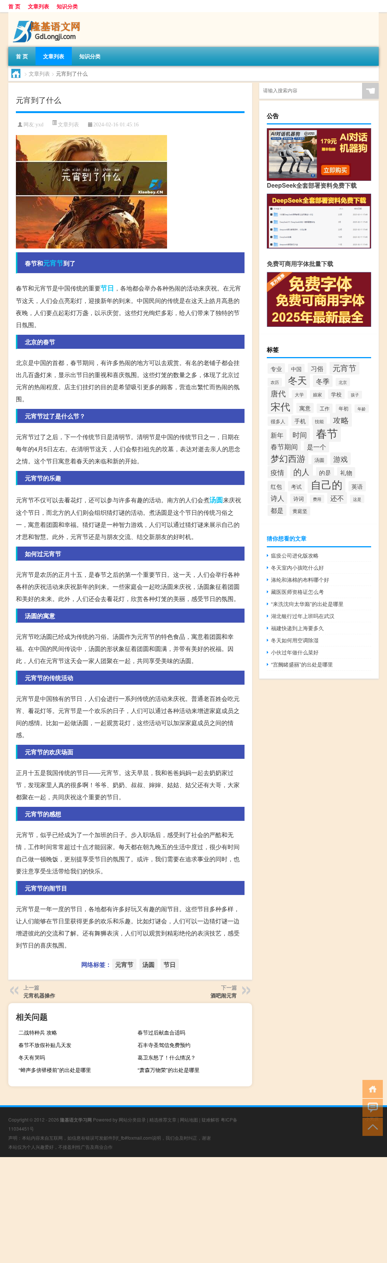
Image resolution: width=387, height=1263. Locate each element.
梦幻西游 (288, 458)
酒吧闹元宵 (224, 995)
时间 (300, 434)
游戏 (340, 459)
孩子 (355, 395)
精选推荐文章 (162, 1119)
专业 (276, 368)
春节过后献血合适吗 (161, 1032)
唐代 (278, 393)
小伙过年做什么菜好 (295, 652)
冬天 (297, 380)
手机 (300, 420)
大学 (299, 394)
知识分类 (67, 6)
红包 (276, 486)
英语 (357, 486)
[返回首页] (370, 1088)
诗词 (298, 498)
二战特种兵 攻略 (38, 1032)
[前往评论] (370, 1107)
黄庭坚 (300, 511)
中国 (296, 369)
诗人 (277, 498)
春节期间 (284, 446)
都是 (277, 510)
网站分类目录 (132, 1119)
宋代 (280, 406)
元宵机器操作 (39, 995)
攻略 (341, 420)
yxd (39, 124)
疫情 (277, 472)
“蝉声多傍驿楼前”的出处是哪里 (55, 1069)
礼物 (346, 472)
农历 (275, 382)
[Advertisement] (193, 1210)
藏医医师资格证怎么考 (297, 591)
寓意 (305, 408)
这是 (357, 499)
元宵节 (53, 263)
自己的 (326, 484)
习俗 (317, 368)
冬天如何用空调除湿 (295, 640)
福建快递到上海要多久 (297, 628)
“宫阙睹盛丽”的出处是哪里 (302, 664)
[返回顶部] (370, 1126)
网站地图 (189, 1119)
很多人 (278, 421)
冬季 (323, 381)
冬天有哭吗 (32, 1057)
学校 (336, 394)
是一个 (316, 446)
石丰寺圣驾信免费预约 (164, 1045)
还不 (337, 498)
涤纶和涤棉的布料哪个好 (300, 579)
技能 (319, 421)
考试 (296, 486)
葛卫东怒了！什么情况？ (167, 1057)
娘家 (317, 394)
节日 (107, 288)
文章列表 (38, 6)
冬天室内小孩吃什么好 (297, 567)
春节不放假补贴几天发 (45, 1045)
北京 (343, 382)
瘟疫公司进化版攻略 (295, 555)
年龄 (362, 408)
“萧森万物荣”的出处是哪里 (169, 1069)
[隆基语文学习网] (48, 15)
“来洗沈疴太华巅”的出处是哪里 (307, 603)
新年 (277, 435)
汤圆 (216, 500)
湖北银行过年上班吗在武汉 (302, 616)
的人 (301, 471)
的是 (325, 472)
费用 (317, 499)
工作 (325, 408)
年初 (343, 408)
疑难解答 (210, 1119)
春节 (327, 433)
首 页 (14, 6)
